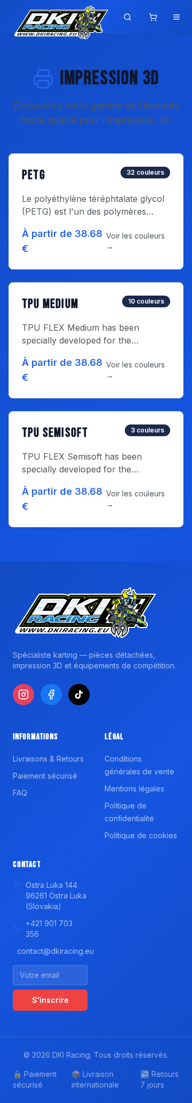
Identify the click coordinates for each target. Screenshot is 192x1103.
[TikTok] (79, 694)
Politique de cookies (141, 835)
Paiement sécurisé (45, 775)
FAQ (20, 792)
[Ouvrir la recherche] (127, 17)
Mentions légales (134, 788)
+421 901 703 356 (49, 928)
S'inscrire (50, 999)
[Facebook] (51, 694)
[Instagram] (23, 694)
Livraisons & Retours (48, 758)
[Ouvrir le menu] (176, 17)
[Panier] (153, 17)
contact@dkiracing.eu (52, 950)
